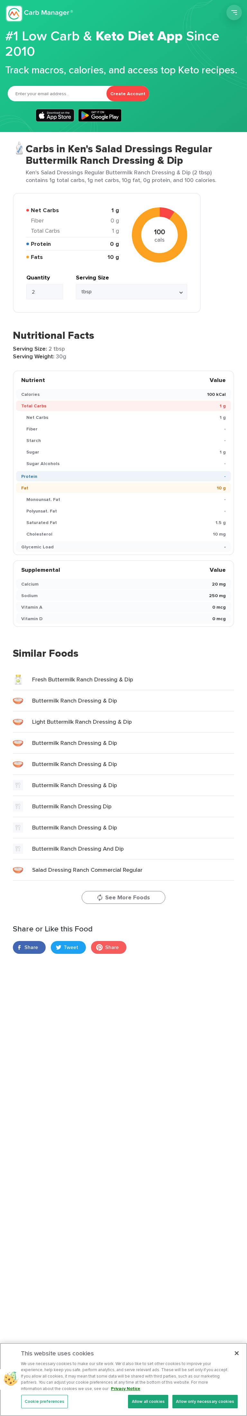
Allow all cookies (148, 1401)
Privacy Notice (125, 1389)
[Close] (237, 1353)
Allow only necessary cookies (205, 1401)
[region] (123, 1379)
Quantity (38, 277)
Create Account (127, 93)
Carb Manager (39, 13)
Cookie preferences (44, 1401)
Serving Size (92, 277)
